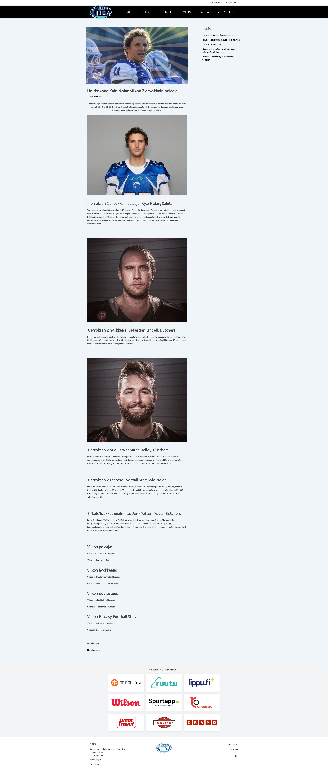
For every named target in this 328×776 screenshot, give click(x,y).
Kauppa (204, 12)
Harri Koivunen (93, 650)
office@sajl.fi (95, 760)
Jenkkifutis (216, 3)
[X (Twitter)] (235, 756)
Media (187, 12)
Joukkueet (168, 12)
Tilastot (149, 12)
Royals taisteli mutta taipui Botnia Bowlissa (221, 39)
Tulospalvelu (231, 3)
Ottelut (132, 12)
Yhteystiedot (227, 12)
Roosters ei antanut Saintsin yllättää (218, 35)
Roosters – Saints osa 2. (212, 44)
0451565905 (95, 764)
